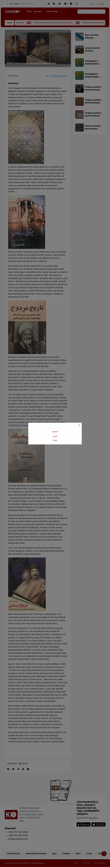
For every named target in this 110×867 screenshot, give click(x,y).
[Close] (79, 425)
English (55, 432)
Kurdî (55, 441)
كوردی (55, 436)
